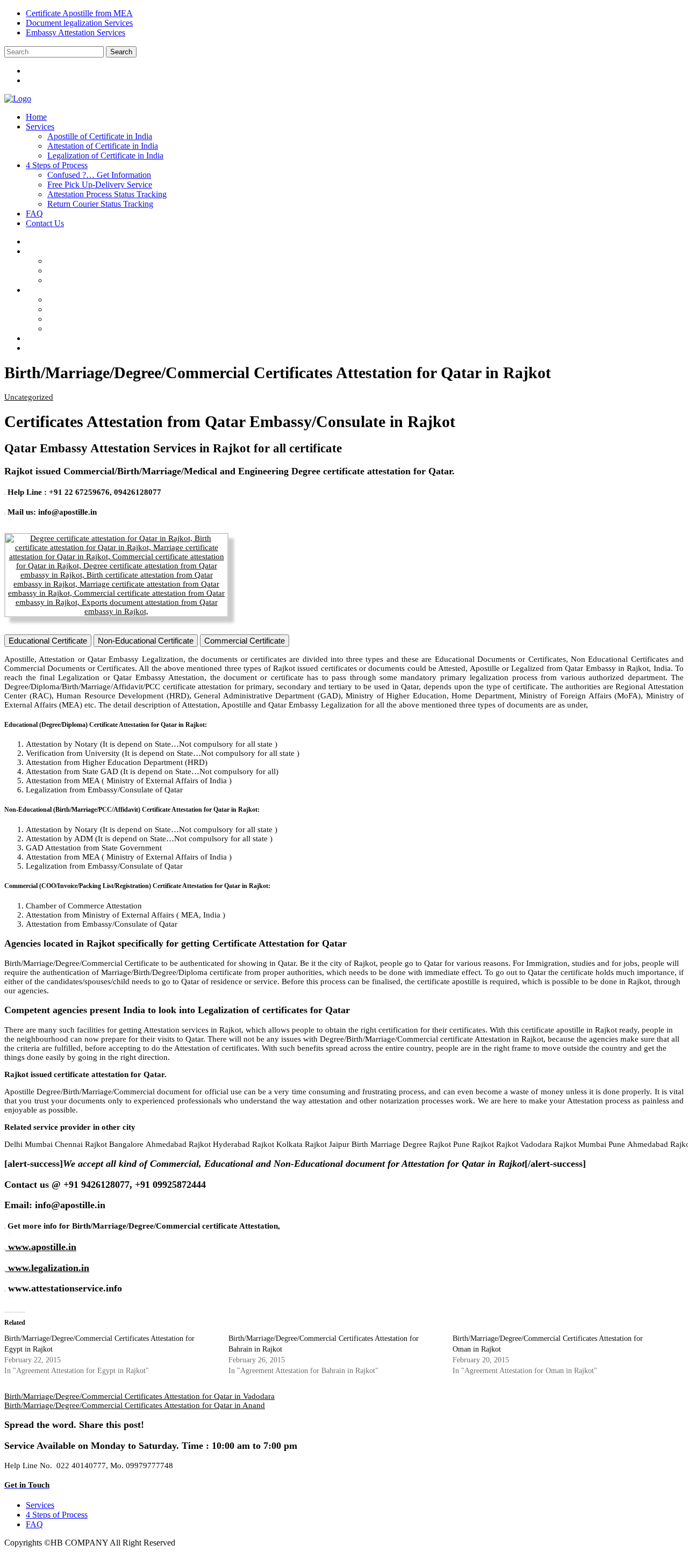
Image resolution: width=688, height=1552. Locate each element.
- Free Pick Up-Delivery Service (110, 309)
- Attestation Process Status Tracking (117, 318)
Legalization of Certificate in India (105, 155)
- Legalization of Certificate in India (116, 280)
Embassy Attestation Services (75, 32)
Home (36, 116)
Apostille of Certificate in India (99, 136)
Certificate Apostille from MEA (79, 13)
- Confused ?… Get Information (110, 299)
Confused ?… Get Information (99, 174)
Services (40, 126)
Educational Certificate (48, 640)
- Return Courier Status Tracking (111, 328)
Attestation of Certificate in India (102, 145)
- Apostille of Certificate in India (110, 260)
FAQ (34, 213)
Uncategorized (28, 397)
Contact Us (45, 223)
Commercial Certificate (244, 640)
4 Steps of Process (57, 165)
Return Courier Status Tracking (100, 203)
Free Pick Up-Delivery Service (99, 184)
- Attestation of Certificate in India (113, 270)
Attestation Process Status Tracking (107, 194)
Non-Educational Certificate (146, 640)
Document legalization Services (79, 22)
